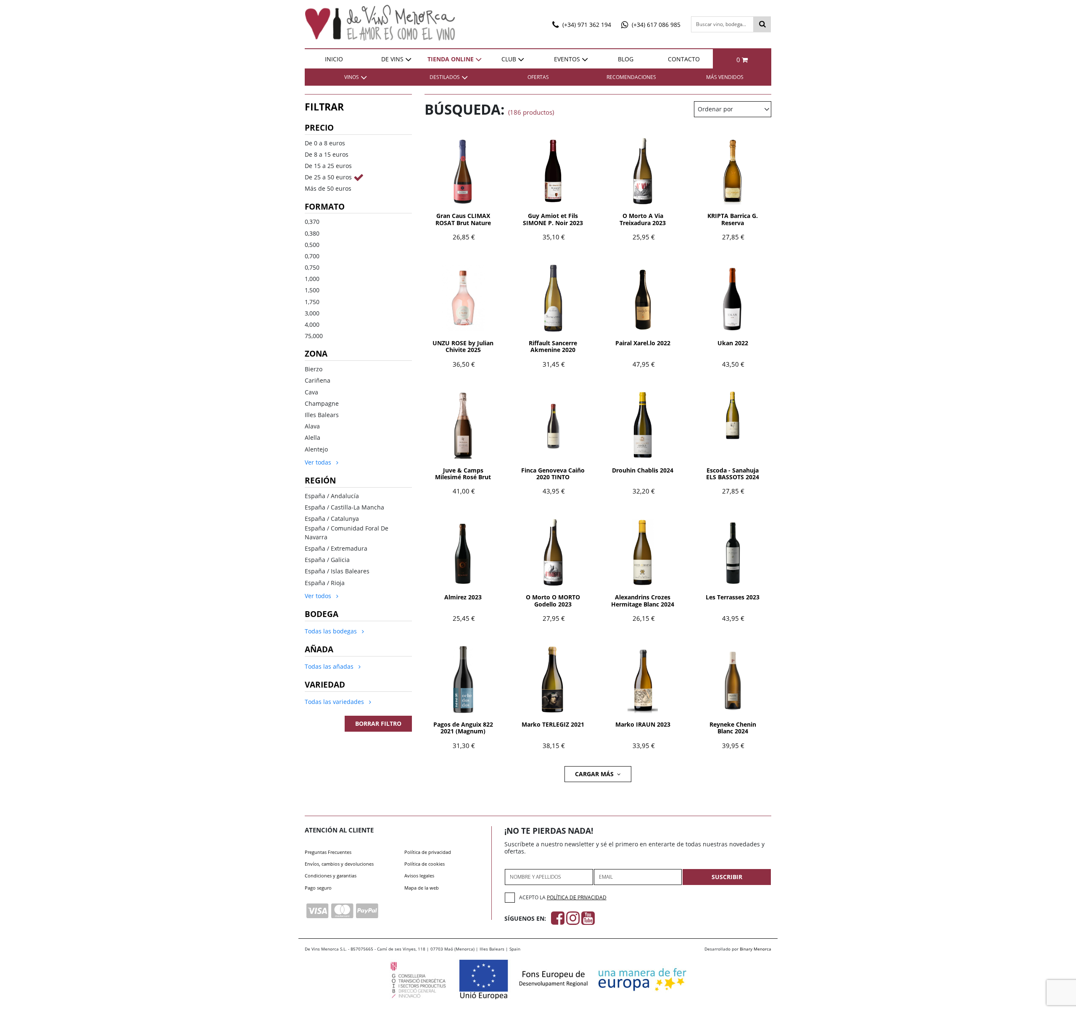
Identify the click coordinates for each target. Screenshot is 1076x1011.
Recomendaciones (631, 77)
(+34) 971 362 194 (586, 25)
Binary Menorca (755, 949)
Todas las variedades (335, 702)
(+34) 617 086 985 (655, 25)
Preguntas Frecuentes (328, 852)
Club (508, 59)
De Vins (392, 59)
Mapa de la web (421, 888)
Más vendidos (725, 77)
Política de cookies (424, 864)
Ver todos (319, 596)
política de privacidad (577, 897)
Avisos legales (419, 875)
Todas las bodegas (332, 631)
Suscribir (727, 877)
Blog (625, 59)
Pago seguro (318, 888)
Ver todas (319, 462)
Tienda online (450, 59)
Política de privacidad (427, 852)
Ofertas (538, 77)
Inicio (334, 59)
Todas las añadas (330, 666)
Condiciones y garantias (330, 875)
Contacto (684, 59)
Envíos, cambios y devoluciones (339, 864)
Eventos (567, 59)
